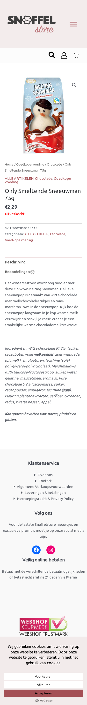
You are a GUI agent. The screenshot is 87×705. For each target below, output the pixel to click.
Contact (45, 481)
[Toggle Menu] (73, 24)
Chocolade (54, 164)
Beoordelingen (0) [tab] (20, 272)
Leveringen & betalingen (45, 493)
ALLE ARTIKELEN (19, 178)
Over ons (45, 475)
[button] (52, 55)
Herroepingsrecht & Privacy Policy (45, 499)
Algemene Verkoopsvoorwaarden (45, 487)
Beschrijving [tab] (15, 262)
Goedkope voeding (30, 164)
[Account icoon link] (64, 55)
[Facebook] (36, 549)
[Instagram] (50, 549)
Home (9, 164)
